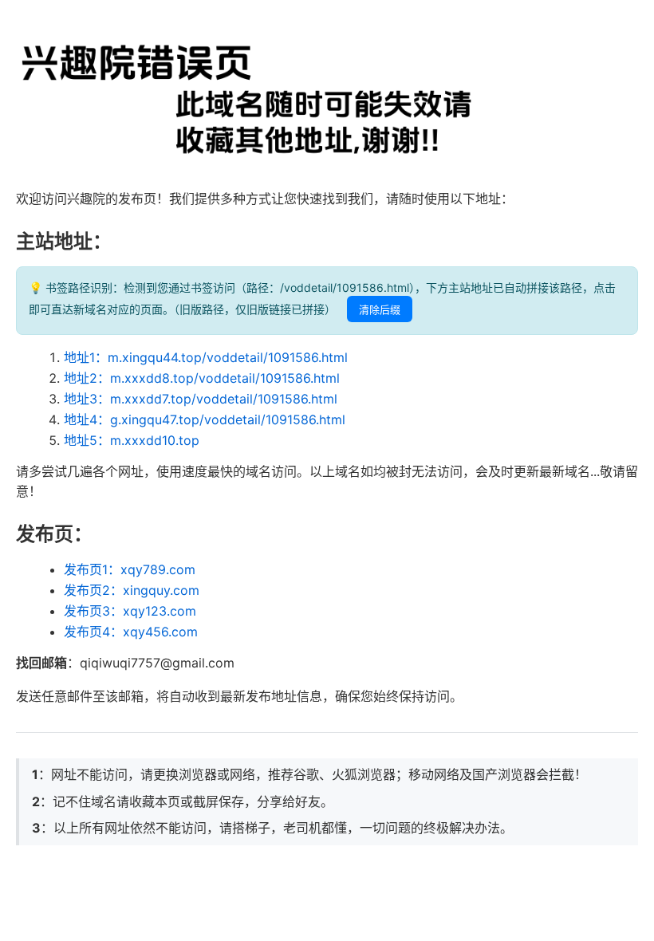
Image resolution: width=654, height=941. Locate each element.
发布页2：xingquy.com (131, 590)
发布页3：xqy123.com (130, 611)
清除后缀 (379, 310)
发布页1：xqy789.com (129, 569)
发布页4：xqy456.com (131, 632)
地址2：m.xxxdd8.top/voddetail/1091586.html (202, 378)
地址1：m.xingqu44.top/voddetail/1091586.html (206, 357)
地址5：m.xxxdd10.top (131, 440)
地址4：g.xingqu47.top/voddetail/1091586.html (204, 419)
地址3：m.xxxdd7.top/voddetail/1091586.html (200, 399)
